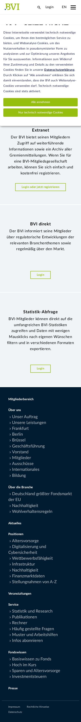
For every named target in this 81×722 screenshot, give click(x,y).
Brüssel (19, 440)
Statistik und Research (32, 611)
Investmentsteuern (29, 677)
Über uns (14, 410)
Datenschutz (15, 712)
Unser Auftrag (25, 417)
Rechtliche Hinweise (38, 707)
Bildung (19, 475)
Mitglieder (21, 458)
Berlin (17, 434)
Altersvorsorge (25, 541)
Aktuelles (14, 523)
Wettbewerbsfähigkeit (32, 558)
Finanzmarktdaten (28, 576)
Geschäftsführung (28, 446)
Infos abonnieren (27, 641)
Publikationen (24, 617)
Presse (13, 688)
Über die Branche (20, 487)
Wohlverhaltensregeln (32, 512)
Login (49, 7)
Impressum (14, 707)
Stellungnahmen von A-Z (34, 582)
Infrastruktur (23, 564)
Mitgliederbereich (20, 399)
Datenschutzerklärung (59, 69)
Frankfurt (20, 428)
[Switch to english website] (58, 7)
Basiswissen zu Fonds (31, 659)
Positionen (15, 534)
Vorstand (20, 452)
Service (13, 604)
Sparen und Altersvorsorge (36, 671)
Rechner (19, 623)
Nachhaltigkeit (25, 506)
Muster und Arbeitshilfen (35, 635)
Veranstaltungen (19, 593)
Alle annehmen (40, 102)
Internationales (25, 469)
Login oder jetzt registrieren (41, 187)
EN (64, 7)
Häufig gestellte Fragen (33, 629)
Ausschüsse (23, 464)
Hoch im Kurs (24, 665)
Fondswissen (17, 652)
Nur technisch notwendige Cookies (40, 112)
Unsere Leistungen (29, 423)
